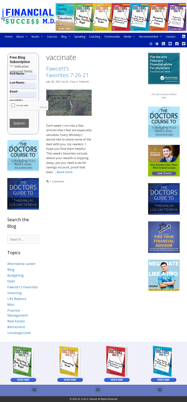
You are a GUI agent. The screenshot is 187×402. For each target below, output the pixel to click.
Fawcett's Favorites (22, 287)
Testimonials (112, 36)
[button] (34, 390)
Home (9, 36)
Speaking (79, 36)
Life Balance (16, 298)
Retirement (16, 327)
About (20, 36)
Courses (52, 36)
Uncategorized (18, 333)
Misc (10, 304)
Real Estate (16, 321)
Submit (19, 123)
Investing (14, 293)
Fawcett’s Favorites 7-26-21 (67, 72)
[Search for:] (23, 239)
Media (127, 36)
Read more (64, 172)
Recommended (148, 36)
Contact (170, 36)
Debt (11, 281)
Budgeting (15, 275)
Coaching (94, 36)
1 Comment (57, 181)
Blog (64, 36)
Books (35, 36)
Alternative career (21, 264)
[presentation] (29, 106)
